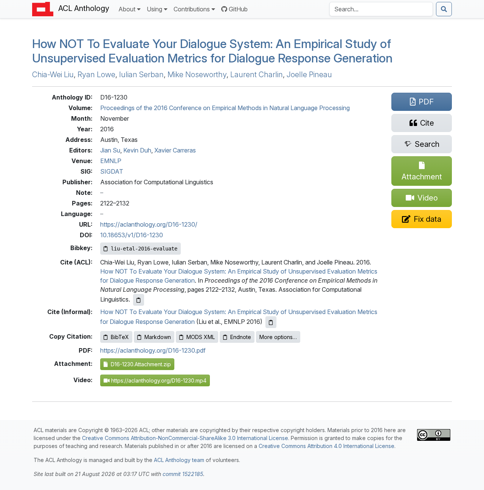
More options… (278, 337)
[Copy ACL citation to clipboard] (138, 300)
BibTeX (120, 337)
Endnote (240, 337)
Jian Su (110, 150)
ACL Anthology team (179, 460)
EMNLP (110, 161)
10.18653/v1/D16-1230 (131, 235)
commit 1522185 (183, 474)
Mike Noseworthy (197, 74)
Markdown (157, 337)
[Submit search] (444, 9)
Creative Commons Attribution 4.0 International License (326, 446)
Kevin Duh (137, 150)
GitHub (238, 9)
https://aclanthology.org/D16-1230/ (148, 224)
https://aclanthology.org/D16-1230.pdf (153, 350)
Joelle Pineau (309, 74)
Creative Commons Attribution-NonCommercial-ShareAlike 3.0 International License (185, 438)
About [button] (126, 9)
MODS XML (200, 337)
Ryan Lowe (96, 74)
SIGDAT (111, 171)
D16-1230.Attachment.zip (139, 364)
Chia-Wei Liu (53, 74)
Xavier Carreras (175, 150)
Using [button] (154, 9)
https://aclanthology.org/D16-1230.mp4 (158, 380)
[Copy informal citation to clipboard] (270, 322)
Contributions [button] (192, 9)
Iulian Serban (141, 74)
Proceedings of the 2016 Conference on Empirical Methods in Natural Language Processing (225, 108)
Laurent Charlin (256, 74)
